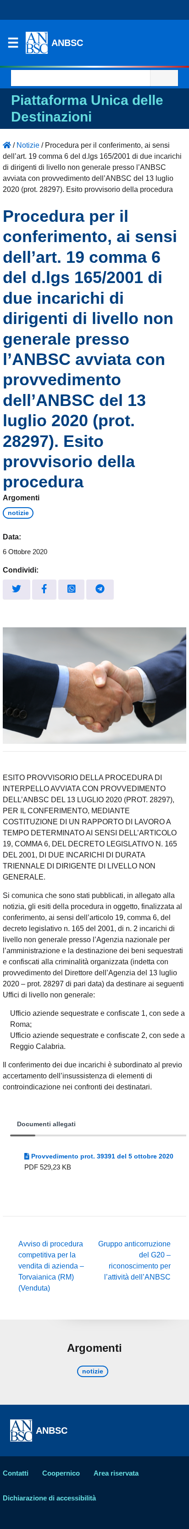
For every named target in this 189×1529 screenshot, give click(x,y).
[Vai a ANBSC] (7, 145)
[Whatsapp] (71, 589)
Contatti (15, 1473)
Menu (12, 45)
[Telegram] (100, 589)
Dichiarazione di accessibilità (49, 1498)
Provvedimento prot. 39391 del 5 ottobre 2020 (101, 1156)
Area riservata (116, 1473)
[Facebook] (44, 589)
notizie (18, 512)
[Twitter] (16, 589)
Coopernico (61, 1473)
